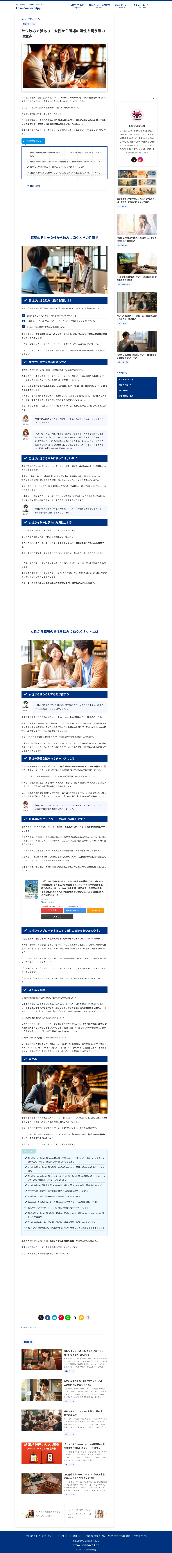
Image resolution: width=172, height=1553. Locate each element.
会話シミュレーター (142, 6)
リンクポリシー (63, 1536)
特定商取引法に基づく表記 (95, 1536)
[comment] (81, 1317)
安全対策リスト (121, 6)
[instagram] (140, 159)
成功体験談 (123, 390)
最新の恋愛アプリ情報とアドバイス (86, 1541)
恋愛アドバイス (30, 1327)
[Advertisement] (65, 212)
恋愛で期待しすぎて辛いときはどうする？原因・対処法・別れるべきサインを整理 (136, 200)
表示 (37, 186)
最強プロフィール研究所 (99, 6)
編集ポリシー (77, 1536)
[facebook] (47, 1317)
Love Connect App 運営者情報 (119, 1536)
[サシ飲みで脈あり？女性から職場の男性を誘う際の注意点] (54, 1317)
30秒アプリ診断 (77, 6)
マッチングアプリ (126, 379)
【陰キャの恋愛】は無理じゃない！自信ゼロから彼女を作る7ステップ (136, 356)
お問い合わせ (30, 1536)
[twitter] (41, 1317)
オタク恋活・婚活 (126, 396)
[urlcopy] (88, 1317)
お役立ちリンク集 (140, 1536)
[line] (68, 1317)
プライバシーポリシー (46, 1536)
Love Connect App (28, 8)
